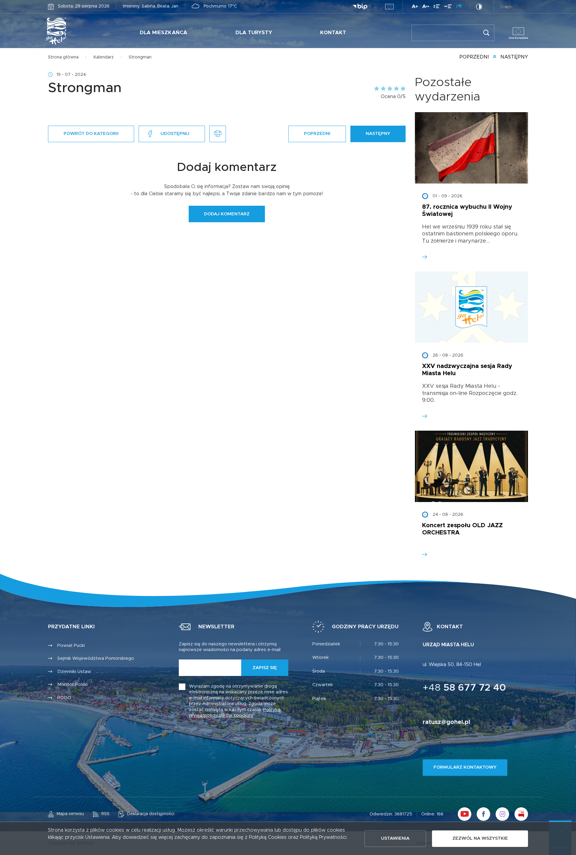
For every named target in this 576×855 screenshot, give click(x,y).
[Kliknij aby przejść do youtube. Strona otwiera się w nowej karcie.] (464, 814)
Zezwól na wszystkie (480, 838)
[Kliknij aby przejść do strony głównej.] (74, 31)
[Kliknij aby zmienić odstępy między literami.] (425, 7)
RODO (64, 697)
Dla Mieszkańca (163, 32)
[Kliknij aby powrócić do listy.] (494, 57)
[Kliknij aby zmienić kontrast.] (479, 7)
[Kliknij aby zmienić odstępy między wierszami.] (436, 7)
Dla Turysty (254, 32)
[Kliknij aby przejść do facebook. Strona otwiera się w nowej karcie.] (483, 814)
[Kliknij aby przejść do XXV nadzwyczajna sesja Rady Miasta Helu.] (471, 307)
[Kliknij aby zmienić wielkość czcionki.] (414, 7)
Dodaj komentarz (227, 214)
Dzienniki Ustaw (74, 671)
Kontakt (333, 32)
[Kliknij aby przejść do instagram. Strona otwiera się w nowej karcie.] (502, 814)
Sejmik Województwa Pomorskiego (95, 658)
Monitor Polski (72, 684)
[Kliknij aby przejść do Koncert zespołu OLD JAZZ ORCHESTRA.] (471, 466)
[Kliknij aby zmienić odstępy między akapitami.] (459, 7)
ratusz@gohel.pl (446, 722)
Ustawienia (395, 838)
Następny (514, 57)
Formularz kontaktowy (465, 767)
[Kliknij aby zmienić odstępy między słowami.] (448, 7)
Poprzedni (474, 57)
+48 (464, 688)
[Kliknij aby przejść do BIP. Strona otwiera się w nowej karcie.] (360, 7)
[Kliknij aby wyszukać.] (486, 33)
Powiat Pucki (71, 645)
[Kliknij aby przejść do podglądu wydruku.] (217, 134)
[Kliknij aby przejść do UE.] (389, 6)
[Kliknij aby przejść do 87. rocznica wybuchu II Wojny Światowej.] (471, 148)
